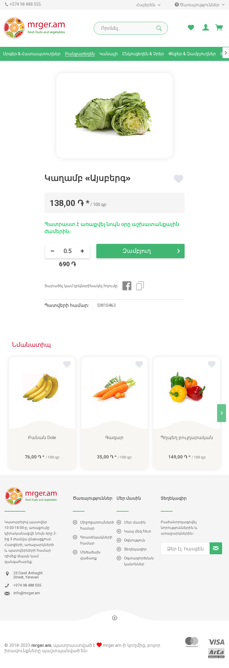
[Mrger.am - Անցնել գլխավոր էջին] (34, 27)
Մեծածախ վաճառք (90, 555)
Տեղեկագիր (135, 549)
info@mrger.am (26, 593)
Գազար (114, 437)
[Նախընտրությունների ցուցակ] (191, 28)
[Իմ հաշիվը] (205, 28)
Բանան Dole (42, 437)
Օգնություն (134, 540)
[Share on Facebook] (126, 285)
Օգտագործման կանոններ (139, 561)
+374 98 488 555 (25, 4)
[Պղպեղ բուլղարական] (187, 393)
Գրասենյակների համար (96, 540)
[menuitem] (148, 5)
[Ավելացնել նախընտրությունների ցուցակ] (179, 179)
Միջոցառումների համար (97, 525)
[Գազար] (114, 393)
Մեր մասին (135, 522)
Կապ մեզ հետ (137, 531)
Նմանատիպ (31, 344)
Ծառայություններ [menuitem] (199, 4)
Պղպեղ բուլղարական (186, 437)
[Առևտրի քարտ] (219, 28)
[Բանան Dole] (42, 393)
